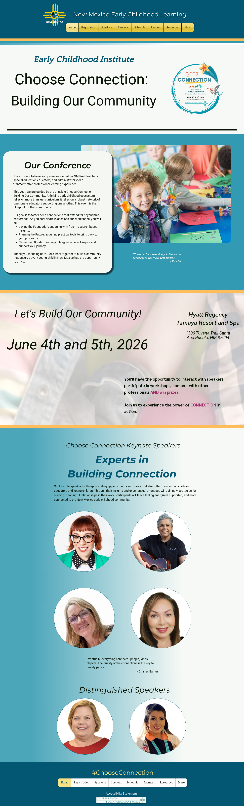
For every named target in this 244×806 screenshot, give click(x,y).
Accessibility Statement (121, 793)
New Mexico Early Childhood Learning (130, 14)
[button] (172, 27)
